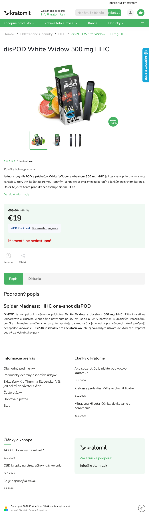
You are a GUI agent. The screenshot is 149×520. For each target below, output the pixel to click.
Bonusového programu (45, 228)
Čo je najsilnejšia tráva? (20, 481)
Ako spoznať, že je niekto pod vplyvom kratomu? (101, 370)
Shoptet (23, 510)
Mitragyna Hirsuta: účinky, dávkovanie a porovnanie (102, 405)
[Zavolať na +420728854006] (57, 14)
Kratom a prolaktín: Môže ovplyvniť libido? (104, 388)
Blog (7, 405)
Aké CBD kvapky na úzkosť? (24, 450)
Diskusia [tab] (34, 278)
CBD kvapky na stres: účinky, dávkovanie (32, 465)
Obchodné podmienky (123, 3)
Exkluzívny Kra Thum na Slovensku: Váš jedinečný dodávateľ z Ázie (32, 383)
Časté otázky (13, 392)
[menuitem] (21, 23)
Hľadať (114, 13)
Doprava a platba (16, 399)
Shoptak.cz (42, 510)
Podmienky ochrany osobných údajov (30, 375)
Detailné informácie (16, 194)
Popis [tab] (13, 278)
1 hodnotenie (25, 161)
